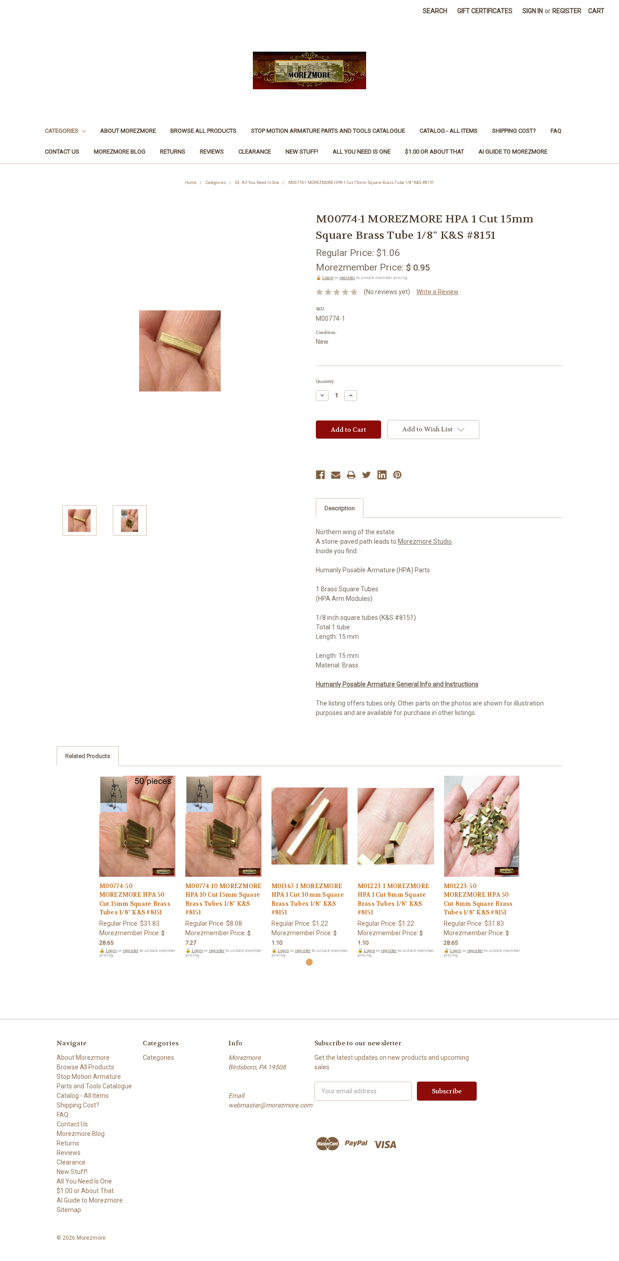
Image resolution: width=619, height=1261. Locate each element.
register (347, 277)
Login (328, 277)
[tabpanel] (137, 867)
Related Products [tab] (87, 756)
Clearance (254, 151)
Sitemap (69, 1209)
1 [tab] (309, 962)
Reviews (212, 151)
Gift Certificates (485, 10)
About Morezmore (128, 130)
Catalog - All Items (449, 130)
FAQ (556, 130)
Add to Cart (137, 834)
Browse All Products (203, 130)
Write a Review (437, 291)
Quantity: (325, 381)
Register (566, 10)
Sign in (532, 10)
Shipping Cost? (514, 130)
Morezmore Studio (425, 541)
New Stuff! (301, 151)
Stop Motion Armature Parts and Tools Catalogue (328, 130)
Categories (62, 130)
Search (435, 10)
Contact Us (62, 151)
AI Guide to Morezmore (513, 151)
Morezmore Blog (119, 151)
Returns (172, 151)
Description (339, 508)
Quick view (137, 818)
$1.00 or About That (434, 151)
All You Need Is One (362, 151)
